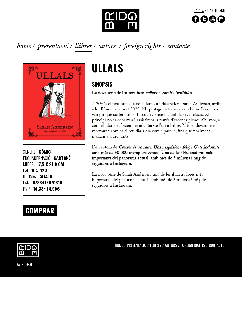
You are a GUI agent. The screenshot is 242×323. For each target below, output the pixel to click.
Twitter (204, 19)
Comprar (40, 210)
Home (24, 46)
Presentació (53, 46)
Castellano (216, 10)
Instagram (221, 19)
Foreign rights (142, 46)
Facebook (195, 19)
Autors (108, 46)
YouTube (212, 19)
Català (199, 10)
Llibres (83, 46)
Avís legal (25, 264)
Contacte (179, 46)
